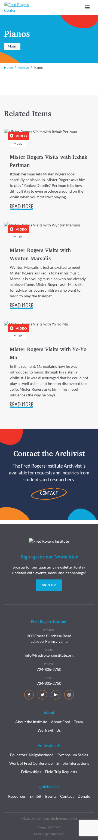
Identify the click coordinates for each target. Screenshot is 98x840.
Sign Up (49, 585)
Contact (49, 494)
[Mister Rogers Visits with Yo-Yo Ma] (49, 368)
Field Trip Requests (61, 771)
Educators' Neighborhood (32, 754)
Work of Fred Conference (31, 763)
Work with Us (49, 730)
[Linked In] (55, 694)
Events (50, 796)
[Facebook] (29, 694)
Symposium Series (72, 754)
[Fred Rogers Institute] (49, 540)
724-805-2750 (49, 669)
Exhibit (35, 796)
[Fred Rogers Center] (17, 7)
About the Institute (31, 721)
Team (78, 721)
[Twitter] (42, 694)
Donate (84, 796)
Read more (21, 207)
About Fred (60, 721)
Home (8, 67)
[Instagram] (69, 694)
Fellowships (31, 771)
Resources (17, 796)
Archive (23, 67)
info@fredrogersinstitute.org (49, 655)
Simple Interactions (72, 763)
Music (12, 46)
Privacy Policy (31, 818)
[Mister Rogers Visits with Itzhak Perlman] (49, 173)
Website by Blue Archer (60, 818)
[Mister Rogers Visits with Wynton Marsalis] (49, 269)
